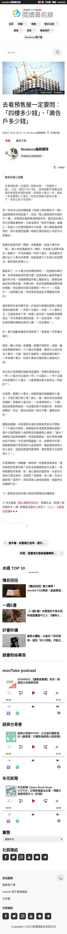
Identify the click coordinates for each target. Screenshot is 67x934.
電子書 (41, 2)
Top (60, 878)
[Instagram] (21, 857)
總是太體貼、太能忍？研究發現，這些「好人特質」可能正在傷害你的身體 (45, 638)
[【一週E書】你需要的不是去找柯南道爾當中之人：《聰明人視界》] (14, 615)
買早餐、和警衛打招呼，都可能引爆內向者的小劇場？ (28, 543)
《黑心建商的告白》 (27, 502)
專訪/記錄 (49, 24)
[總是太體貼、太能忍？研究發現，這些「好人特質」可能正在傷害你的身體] (14, 640)
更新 (29, 30)
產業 (16, 30)
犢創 (54, 2)
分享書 (48, 2)
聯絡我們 (44, 30)
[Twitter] (13, 857)
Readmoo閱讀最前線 (11, 2)
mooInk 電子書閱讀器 (14, 891)
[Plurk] (37, 857)
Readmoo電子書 (33, 37)
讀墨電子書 (8, 885)
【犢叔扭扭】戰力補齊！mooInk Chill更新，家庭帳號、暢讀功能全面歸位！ (45, 589)
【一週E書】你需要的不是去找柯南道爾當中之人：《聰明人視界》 (45, 613)
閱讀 (20, 24)
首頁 (11, 24)
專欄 (33, 24)
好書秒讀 (55, 132)
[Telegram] (44, 857)
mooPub (61, 2)
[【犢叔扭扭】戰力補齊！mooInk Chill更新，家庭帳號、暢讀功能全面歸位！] (14, 590)
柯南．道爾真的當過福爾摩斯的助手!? (39, 553)
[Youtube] (29, 857)
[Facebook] (5, 857)
